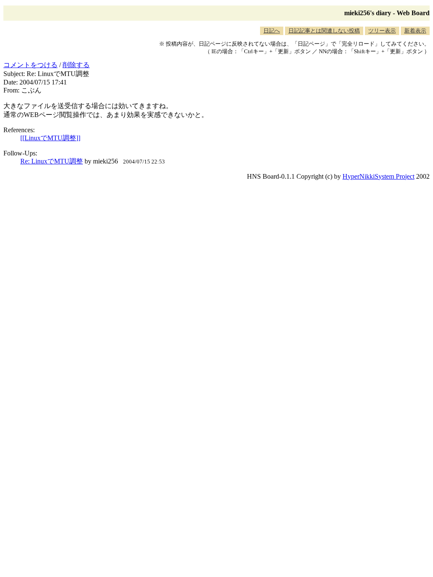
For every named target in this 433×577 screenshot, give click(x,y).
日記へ (271, 30)
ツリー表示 (382, 30)
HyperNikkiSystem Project (378, 176)
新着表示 (415, 30)
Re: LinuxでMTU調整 (51, 161)
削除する (76, 64)
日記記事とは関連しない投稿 (324, 30)
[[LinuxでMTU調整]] (50, 138)
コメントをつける (30, 64)
